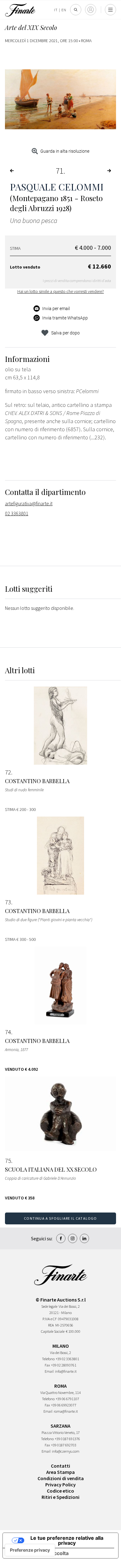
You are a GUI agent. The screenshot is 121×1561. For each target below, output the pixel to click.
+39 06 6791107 (67, 1398)
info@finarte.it (66, 1371)
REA (51, 1325)
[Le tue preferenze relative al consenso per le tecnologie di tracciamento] (30, 1550)
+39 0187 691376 (67, 1438)
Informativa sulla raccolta (38, 1553)
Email (49, 1371)
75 (8, 1161)
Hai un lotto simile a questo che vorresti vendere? (60, 291)
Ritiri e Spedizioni (60, 1497)
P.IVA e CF (50, 1318)
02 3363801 (16, 513)
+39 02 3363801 (67, 1358)
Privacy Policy (60, 1484)
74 (8, 1032)
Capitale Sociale (53, 1331)
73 (8, 902)
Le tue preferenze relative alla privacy (66, 1540)
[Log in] (90, 9)
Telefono (48, 1358)
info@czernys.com (65, 1451)
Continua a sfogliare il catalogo (60, 1218)
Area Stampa (60, 1472)
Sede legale (49, 1306)
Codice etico (60, 1491)
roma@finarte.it (66, 1411)
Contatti (60, 1466)
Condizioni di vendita (61, 1478)
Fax (47, 1365)
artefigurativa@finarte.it (28, 503)
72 (8, 772)
